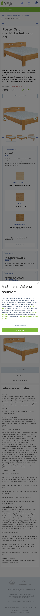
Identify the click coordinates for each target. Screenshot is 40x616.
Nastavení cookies (20, 325)
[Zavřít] (38, 283)
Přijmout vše (20, 330)
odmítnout (5, 317)
